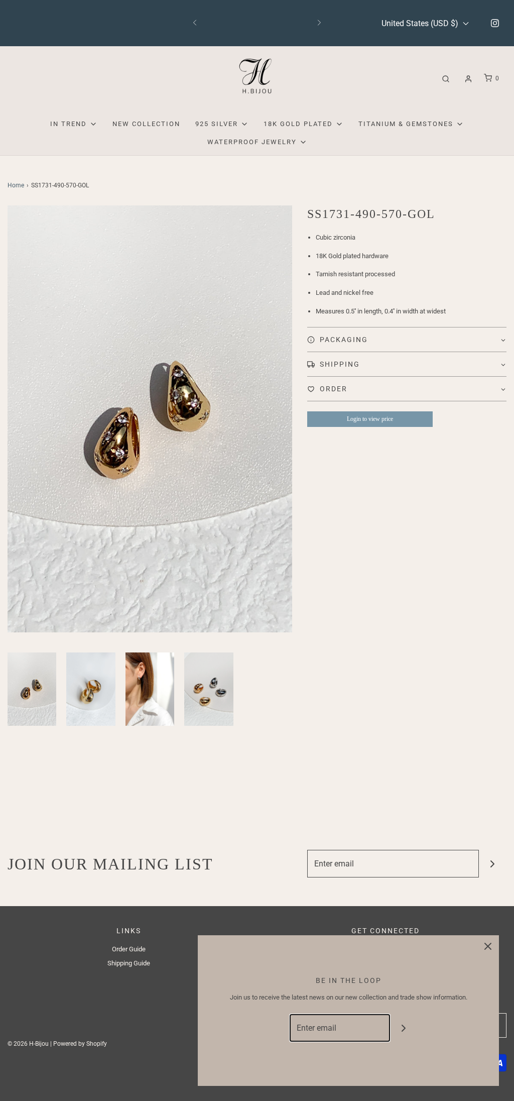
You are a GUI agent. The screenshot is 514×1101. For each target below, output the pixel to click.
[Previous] (195, 23)
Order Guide (129, 949)
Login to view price (370, 418)
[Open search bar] (446, 78)
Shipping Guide (128, 963)
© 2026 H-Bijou (28, 1043)
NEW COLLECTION (146, 124)
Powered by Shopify (80, 1043)
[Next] (319, 23)
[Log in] (468, 79)
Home (16, 185)
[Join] (492, 863)
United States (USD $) (420, 23)
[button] (32, 689)
